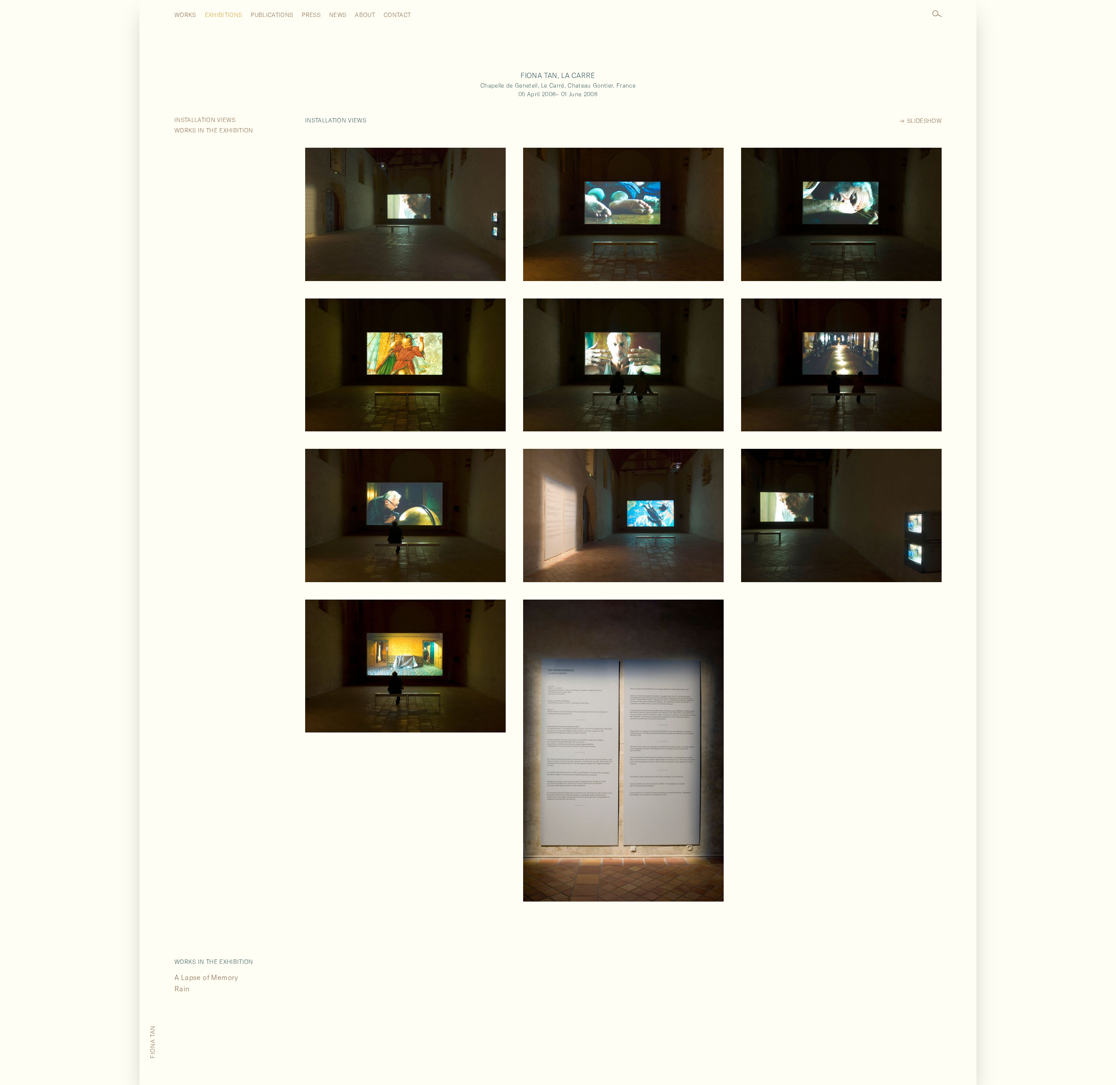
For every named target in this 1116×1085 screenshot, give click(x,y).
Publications (272, 14)
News (337, 14)
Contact (397, 14)
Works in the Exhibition (213, 130)
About (365, 14)
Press (311, 14)
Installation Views (204, 119)
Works (185, 14)
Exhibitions (223, 14)
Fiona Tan (152, 1041)
